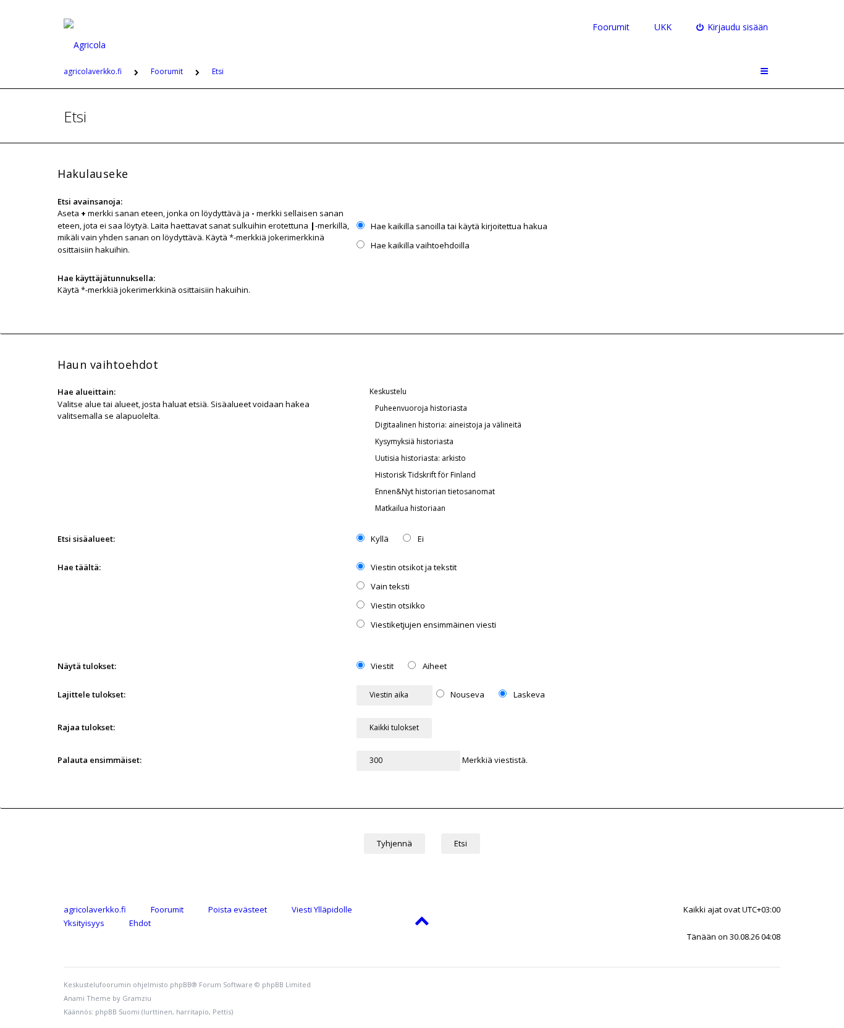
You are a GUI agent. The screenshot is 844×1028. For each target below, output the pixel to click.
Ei (420, 538)
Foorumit (611, 27)
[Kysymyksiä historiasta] (571, 441)
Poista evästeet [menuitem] (237, 909)
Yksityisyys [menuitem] (84, 923)
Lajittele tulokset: (91, 694)
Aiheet (434, 666)
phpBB (181, 984)
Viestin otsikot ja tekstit (413, 567)
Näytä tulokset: (86, 666)
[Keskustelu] (571, 391)
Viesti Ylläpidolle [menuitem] (322, 909)
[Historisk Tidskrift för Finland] (571, 474)
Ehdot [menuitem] (140, 923)
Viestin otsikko (397, 605)
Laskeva (528, 694)
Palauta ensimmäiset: (99, 759)
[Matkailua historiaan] (571, 508)
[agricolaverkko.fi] (99, 27)
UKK (663, 27)
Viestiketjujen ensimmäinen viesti (432, 624)
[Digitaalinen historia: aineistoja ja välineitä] (571, 424)
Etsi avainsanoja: (89, 201)
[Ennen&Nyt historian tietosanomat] (571, 491)
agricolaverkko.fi (95, 909)
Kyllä (379, 538)
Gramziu (136, 998)
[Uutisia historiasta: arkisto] (571, 458)
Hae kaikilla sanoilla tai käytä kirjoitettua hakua (458, 226)
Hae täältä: (79, 567)
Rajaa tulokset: (86, 727)
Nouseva (466, 694)
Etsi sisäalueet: (86, 538)
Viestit (381, 666)
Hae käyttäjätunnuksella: (106, 278)
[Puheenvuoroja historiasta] (571, 408)
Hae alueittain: (86, 391)
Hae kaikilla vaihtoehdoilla (419, 245)
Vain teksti (389, 586)
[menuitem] (732, 27)
